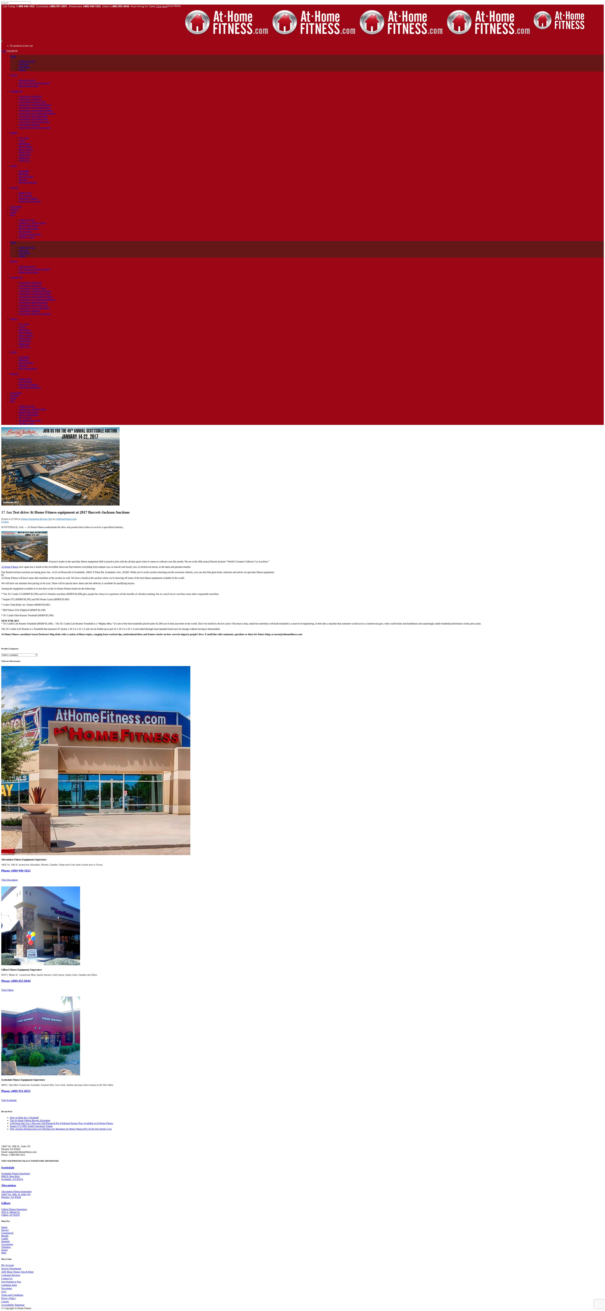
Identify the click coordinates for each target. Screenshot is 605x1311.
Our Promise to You (11, 1281)
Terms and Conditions (12, 1295)
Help (3, 1252)
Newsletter (6, 1288)
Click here (161, 6)
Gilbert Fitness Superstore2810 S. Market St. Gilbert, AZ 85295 (14, 1212)
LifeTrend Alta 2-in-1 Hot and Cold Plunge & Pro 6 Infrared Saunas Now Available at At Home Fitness (61, 1123)
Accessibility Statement (12, 1305)
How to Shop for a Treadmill (24, 1117)
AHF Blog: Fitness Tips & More (17, 1272)
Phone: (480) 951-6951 (16, 1091)
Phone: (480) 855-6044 (16, 981)
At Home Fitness (9, 567)
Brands (4, 1235)
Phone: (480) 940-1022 (16, 870)
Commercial (7, 1233)
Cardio (4, 1238)
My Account (7, 1265)
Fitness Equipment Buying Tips (36, 519)
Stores (4, 1227)
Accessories (7, 1244)
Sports (4, 1250)
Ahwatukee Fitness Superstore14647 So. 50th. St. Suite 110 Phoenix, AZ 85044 (16, 1194)
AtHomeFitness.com (66, 519)
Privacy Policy (8, 1298)
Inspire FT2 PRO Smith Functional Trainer (31, 1126)
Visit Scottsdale (9, 1100)
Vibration (6, 1247)
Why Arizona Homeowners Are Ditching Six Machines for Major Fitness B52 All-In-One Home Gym (61, 1129)
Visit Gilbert (7, 990)
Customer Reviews (10, 1275)
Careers (5, 1301)
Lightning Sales (9, 1285)
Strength (5, 1241)
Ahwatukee (8, 1185)
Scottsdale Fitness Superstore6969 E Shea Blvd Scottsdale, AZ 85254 (15, 1176)
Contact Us (6, 1278)
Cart (3, 51)
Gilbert (5, 1203)
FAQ (3, 1291)
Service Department (11, 1268)
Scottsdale (7, 1167)
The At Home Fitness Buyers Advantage (30, 1120)
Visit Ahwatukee (9, 880)
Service (5, 1230)
